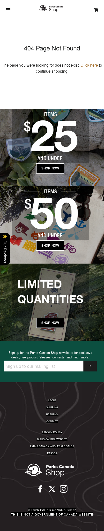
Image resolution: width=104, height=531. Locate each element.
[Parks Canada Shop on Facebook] (40, 491)
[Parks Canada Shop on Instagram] (64, 491)
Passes (52, 453)
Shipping (52, 407)
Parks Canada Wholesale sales (52, 446)
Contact (52, 421)
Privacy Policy (52, 432)
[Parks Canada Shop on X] (52, 491)
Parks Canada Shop (58, 510)
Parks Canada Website (52, 439)
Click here (89, 65)
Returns (52, 414)
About (52, 400)
